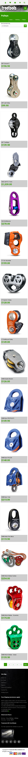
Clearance (3, 682)
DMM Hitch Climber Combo (8, 576)
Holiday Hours (4, 692)
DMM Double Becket (7, 379)
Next (25, 664)
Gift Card (3, 680)
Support (3, 685)
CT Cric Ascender (6, 260)
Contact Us (4, 690)
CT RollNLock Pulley (7, 339)
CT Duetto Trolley (6, 300)
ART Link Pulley (5, 103)
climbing (17, 19)
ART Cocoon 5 (5, 63)
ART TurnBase (5, 142)
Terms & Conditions (6, 687)
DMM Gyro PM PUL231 (7, 418)
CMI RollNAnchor (6, 221)
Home (11, 19)
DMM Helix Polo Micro (7, 536)
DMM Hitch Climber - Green (8, 654)
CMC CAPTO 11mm (6, 182)
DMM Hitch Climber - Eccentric (10, 615)
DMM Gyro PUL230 (6, 457)
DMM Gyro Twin (5, 497)
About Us (3, 677)
